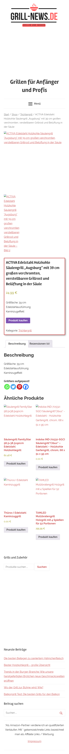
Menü (37, 103)
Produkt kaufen (18, 320)
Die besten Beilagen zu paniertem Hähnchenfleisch (34, 658)
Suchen (42, 566)
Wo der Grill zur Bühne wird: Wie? (23, 687)
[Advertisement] (34, 53)
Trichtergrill (26, 114)
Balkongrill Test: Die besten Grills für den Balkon (32, 694)
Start (6, 114)
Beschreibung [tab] (17, 343)
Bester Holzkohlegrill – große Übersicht (27, 665)
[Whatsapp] (7, 387)
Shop (14, 114)
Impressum (34, 741)
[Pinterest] (19, 387)
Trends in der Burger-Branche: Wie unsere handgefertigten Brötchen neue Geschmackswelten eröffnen (34, 676)
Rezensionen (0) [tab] (40, 343)
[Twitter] (13, 387)
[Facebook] (26, 387)
